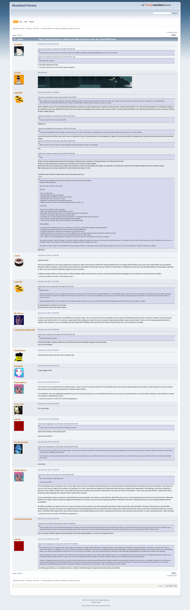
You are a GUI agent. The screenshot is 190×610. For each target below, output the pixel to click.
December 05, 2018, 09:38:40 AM (48, 419)
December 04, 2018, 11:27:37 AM (48, 281)
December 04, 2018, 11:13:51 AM (48, 255)
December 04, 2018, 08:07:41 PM (48, 382)
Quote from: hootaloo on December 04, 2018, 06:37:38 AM (56, 49)
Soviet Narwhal (21, 442)
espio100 (18, 93)
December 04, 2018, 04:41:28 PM (48, 350)
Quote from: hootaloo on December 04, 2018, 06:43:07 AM (56, 334)
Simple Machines (104, 600)
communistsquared (23, 519)
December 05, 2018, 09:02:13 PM (48, 539)
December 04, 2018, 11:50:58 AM (48, 313)
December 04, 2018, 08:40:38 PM (48, 403)
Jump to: (161, 586)
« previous (170, 32)
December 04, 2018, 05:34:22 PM (48, 365)
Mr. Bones (18, 313)
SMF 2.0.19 (86, 600)
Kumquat (18, 366)
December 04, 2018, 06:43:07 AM (48, 44)
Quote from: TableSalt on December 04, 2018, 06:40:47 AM (56, 57)
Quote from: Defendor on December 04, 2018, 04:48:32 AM (56, 141)
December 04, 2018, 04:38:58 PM (48, 329)
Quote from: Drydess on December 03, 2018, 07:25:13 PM (56, 116)
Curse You (19, 404)
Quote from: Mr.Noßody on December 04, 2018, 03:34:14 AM (57, 128)
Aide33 (17, 419)
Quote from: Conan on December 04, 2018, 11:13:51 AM (55, 286)
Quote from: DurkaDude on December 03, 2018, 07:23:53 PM (57, 97)
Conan (17, 256)
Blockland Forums (24, 5)
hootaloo (18, 44)
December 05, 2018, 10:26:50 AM (48, 442)
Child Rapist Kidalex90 (24, 330)
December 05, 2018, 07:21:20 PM (48, 470)
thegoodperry (20, 382)
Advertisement (42, 72)
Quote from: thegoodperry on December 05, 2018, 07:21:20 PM (58, 544)
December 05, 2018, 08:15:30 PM (48, 518)
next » (176, 32)
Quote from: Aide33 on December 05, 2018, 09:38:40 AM (56, 474)
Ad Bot (17, 73)
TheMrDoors (20, 350)
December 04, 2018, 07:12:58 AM (48, 92)
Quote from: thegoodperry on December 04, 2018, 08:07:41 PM (58, 424)
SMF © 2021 (94, 600)
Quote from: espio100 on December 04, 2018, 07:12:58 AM (56, 523)
